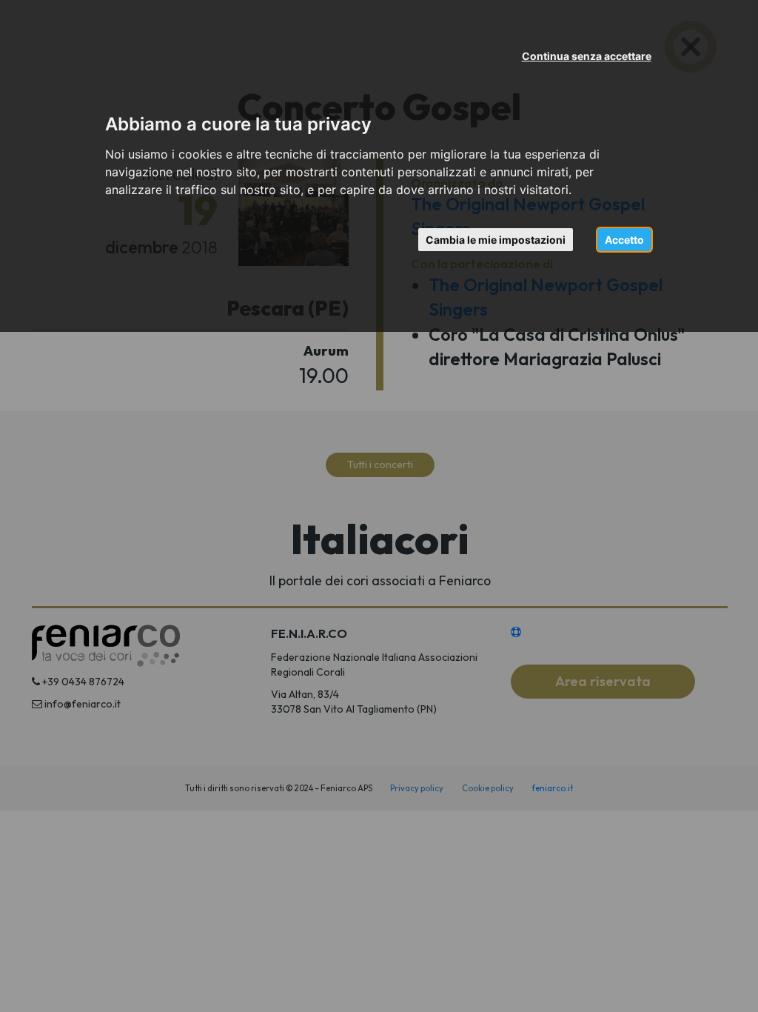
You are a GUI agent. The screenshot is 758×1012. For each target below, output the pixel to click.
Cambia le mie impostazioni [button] (496, 239)
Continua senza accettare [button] (586, 56)
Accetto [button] (624, 239)
